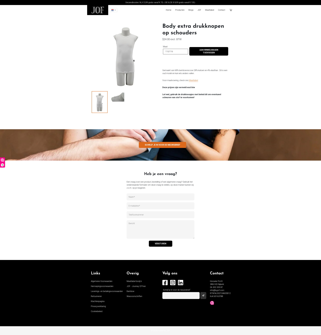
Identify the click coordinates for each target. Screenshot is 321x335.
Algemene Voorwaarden (101, 281)
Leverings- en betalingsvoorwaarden (107, 291)
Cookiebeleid (96, 311)
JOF (199, 10)
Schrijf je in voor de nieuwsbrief (162, 145)
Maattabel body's (134, 281)
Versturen (160, 243)
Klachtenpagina (97, 301)
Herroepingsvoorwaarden (102, 286)
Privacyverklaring (98, 306)
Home (168, 10)
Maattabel (209, 10)
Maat (165, 46)
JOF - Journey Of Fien (136, 286)
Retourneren (96, 296)
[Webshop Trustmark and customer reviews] (212, 303)
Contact (221, 10)
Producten (179, 10)
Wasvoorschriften (134, 296)
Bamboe (130, 291)
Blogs (190, 10)
